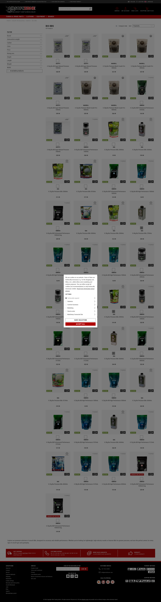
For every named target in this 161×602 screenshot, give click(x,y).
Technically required (73, 298)
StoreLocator (71, 311)
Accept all (80, 324)
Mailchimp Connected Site (75, 314)
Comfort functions (72, 305)
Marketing (70, 308)
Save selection (80, 320)
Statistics (70, 301)
